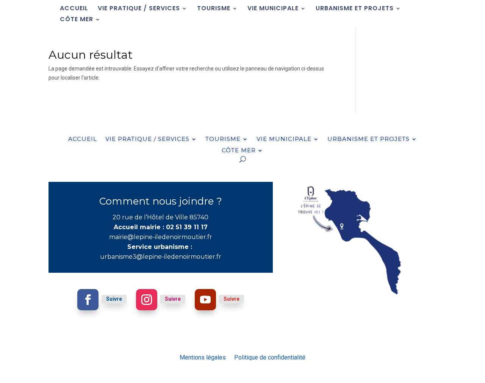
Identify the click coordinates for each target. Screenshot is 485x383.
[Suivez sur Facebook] (88, 299)
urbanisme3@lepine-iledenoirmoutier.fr (160, 256)
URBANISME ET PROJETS (355, 9)
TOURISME (213, 9)
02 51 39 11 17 (187, 227)
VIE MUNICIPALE (273, 9)
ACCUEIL (74, 9)
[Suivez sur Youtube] (205, 299)
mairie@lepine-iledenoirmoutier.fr (160, 237)
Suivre (114, 299)
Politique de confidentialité (269, 357)
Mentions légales (203, 357)
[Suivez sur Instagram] (146, 299)
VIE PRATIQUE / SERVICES (139, 9)
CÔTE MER (76, 20)
